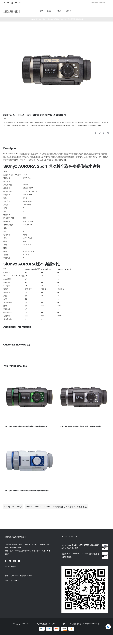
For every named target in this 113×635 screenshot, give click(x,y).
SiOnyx (18, 507)
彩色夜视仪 (82, 507)
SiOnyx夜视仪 (58, 507)
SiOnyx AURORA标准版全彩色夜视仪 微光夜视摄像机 (26, 426)
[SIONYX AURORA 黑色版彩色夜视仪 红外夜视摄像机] (84, 397)
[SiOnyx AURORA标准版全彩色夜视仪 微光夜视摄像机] (29, 397)
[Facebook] (96, 133)
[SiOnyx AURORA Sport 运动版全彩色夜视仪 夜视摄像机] (29, 461)
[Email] (108, 133)
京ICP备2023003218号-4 (91, 624)
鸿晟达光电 (43, 624)
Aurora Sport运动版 (32, 269)
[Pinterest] (104, 133)
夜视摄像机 (70, 507)
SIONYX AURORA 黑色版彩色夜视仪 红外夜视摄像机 (80, 426)
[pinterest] (20, 3)
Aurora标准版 (46, 269)
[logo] (11, 10)
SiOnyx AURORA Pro (40, 507)
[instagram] (12, 3)
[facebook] (4, 3)
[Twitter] (100, 133)
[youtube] (16, 3)
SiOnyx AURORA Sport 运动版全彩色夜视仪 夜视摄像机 (27, 490)
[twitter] (8, 3)
